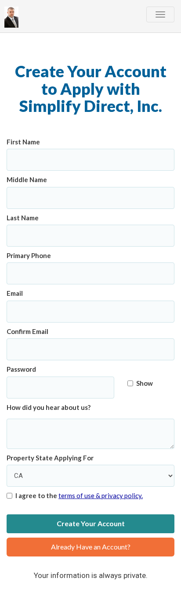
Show (144, 383)
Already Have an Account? (90, 546)
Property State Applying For (50, 458)
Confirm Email (27, 331)
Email (15, 293)
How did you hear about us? (48, 407)
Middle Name (27, 179)
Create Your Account (91, 523)
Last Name (23, 218)
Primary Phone (29, 255)
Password (21, 369)
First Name (23, 142)
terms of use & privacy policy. (100, 495)
